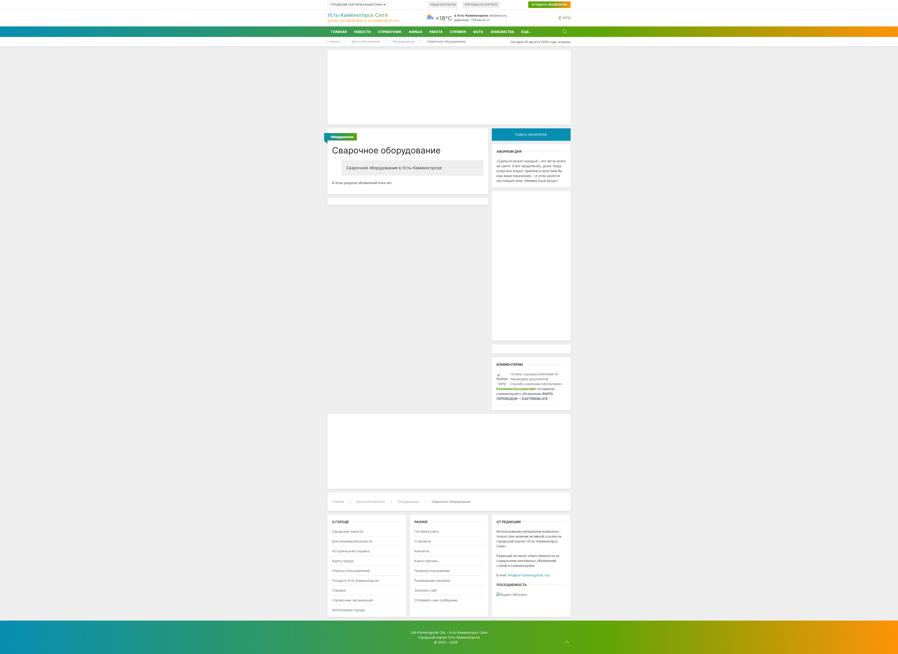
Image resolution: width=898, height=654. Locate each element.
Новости (362, 32)
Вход (567, 17)
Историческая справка (350, 551)
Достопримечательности (352, 541)
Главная (339, 32)
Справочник (390, 32)
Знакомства (502, 32)
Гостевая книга (426, 531)
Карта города (343, 561)
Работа (435, 32)
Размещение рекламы (432, 580)
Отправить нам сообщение (435, 600)
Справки (458, 32)
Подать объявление (550, 4)
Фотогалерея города (348, 610)
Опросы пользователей (350, 571)
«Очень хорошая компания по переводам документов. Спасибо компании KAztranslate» (536, 379)
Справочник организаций (352, 600)
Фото (478, 32)
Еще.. (526, 32)
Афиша (415, 32)
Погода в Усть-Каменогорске (355, 580)
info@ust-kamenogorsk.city (529, 575)
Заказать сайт (425, 590)
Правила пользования (431, 571)
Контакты (421, 551)
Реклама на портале (481, 4)
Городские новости (347, 531)
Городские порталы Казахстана (356, 4)
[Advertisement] (449, 87)
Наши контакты (443, 4)
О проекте (422, 541)
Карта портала (426, 561)
